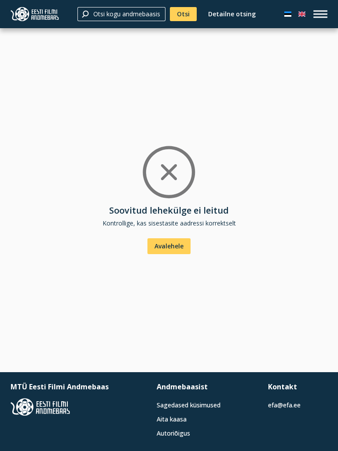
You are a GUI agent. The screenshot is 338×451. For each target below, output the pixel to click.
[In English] (302, 14)
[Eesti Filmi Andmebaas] (35, 14)
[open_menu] (320, 14)
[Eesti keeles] (288, 14)
